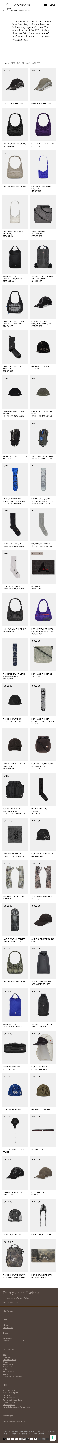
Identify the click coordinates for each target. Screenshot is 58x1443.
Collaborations (9, 1367)
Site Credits (39, 1434)
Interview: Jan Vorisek (12, 1376)
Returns (6, 1395)
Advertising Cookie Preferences (16, 1407)
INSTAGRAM (8, 1311)
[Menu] (45, 4)
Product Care (9, 1390)
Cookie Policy (9, 1405)
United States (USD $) (12, 1421)
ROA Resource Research (13, 1341)
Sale (5, 1369)
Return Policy (9, 1397)
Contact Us (8, 1327)
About (6, 1325)
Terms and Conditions (12, 1400)
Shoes (5, 1362)
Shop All (6, 1357)
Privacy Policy (23, 1298)
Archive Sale (8, 1371)
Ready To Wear (9, 1360)
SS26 (5, 1355)
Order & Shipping (10, 1393)
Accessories (8, 1364)
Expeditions (8, 1338)
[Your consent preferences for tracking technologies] (53, 1438)
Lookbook (7, 1374)
